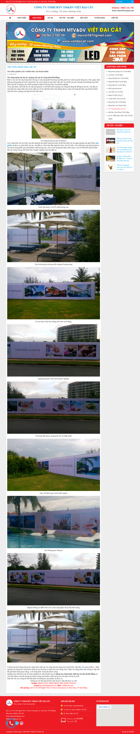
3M (83, 667)
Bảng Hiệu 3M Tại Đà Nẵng (117, 102)
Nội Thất (84, 18)
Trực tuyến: (72, 721)
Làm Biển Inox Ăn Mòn (115, 92)
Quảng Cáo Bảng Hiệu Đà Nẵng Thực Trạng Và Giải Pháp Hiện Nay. (124, 159)
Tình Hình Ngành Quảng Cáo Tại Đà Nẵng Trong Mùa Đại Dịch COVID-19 (124, 150)
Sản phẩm (36, 18)
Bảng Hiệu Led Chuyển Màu (117, 105)
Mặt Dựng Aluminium (115, 88)
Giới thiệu (21, 18)
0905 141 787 (74, 713)
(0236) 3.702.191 (81, 709)
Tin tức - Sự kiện (66, 18)
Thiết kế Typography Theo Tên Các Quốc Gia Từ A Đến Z (124, 167)
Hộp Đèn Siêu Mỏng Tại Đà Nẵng (118, 112)
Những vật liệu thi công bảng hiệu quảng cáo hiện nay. (125, 141)
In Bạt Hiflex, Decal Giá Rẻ (117, 99)
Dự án (50, 18)
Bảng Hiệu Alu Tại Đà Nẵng (117, 85)
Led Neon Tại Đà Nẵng (115, 75)
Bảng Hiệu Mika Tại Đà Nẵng (117, 82)
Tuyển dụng (99, 18)
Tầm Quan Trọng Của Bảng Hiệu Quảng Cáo (124, 131)
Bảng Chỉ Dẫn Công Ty (115, 95)
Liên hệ (114, 18)
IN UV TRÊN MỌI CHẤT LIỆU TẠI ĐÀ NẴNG (120, 117)
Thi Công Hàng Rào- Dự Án (117, 109)
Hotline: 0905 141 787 (123, 8)
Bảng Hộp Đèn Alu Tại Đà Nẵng (118, 78)
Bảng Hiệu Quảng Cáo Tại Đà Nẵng (119, 71)
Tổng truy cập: (75, 718)
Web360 (131, 732)
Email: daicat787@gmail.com (123, 11)
